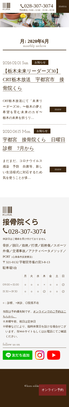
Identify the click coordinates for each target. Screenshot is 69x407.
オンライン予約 (52, 390)
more (58, 109)
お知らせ (40, 62)
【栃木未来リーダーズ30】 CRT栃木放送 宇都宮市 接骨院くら (33, 79)
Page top (52, 401)
